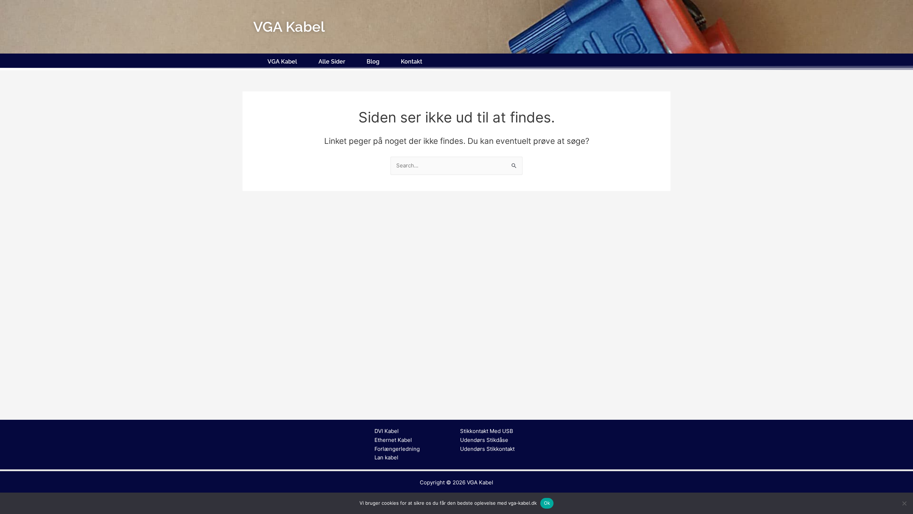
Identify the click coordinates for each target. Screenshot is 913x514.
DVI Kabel (386, 431)
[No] (904, 503)
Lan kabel (386, 457)
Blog (373, 61)
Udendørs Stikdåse (484, 440)
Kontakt (411, 61)
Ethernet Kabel (393, 440)
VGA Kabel (282, 61)
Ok (547, 503)
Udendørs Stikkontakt (487, 448)
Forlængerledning (397, 448)
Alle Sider (331, 61)
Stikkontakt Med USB (486, 431)
